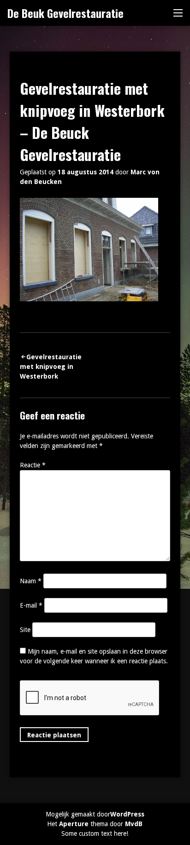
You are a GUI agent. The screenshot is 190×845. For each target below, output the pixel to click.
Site (25, 629)
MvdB (133, 824)
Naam (31, 581)
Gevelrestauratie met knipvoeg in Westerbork (51, 366)
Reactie (33, 465)
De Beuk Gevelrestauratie (65, 13)
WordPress (127, 814)
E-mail (31, 605)
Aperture (74, 824)
